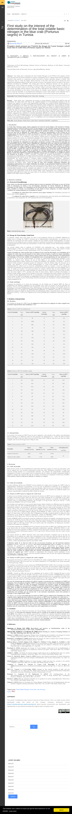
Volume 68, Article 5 (15, 43)
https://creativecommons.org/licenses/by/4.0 (22, 704)
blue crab (37, 689)
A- (69, 14)
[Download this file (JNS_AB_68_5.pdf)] (8, 43)
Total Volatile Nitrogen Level (24, 689)
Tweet (9, 691)
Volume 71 (24, 14)
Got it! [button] (61, 810)
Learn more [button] (12, 811)
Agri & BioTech (16, 14)
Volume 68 (17, 20)
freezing (42, 689)
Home (8, 14)
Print (68, 20)
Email (65, 20)
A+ (64, 14)
